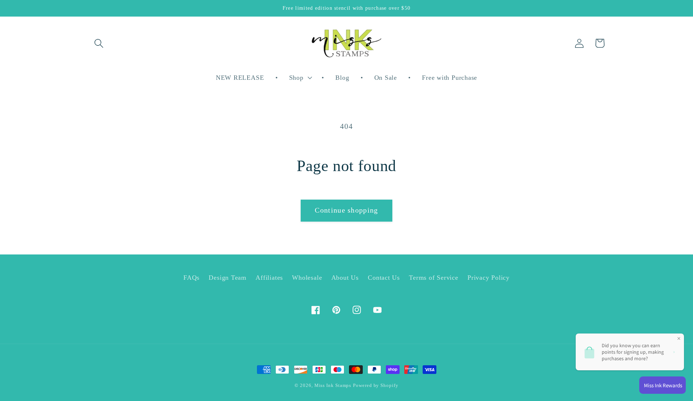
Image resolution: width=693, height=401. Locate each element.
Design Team (228, 277)
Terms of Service (433, 277)
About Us (345, 277)
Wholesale (307, 277)
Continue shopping (346, 210)
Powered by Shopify (375, 385)
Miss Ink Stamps (333, 385)
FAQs (191, 277)
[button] (98, 43)
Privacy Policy (488, 277)
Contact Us (384, 277)
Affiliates (269, 277)
